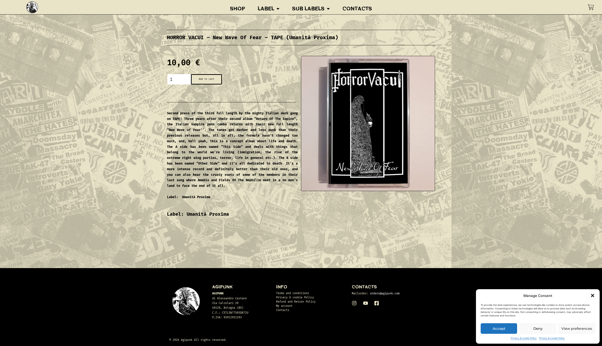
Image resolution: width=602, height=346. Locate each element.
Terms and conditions (292, 293)
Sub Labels (308, 9)
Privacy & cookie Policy (524, 338)
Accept (499, 328)
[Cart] (591, 7)
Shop (237, 9)
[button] (592, 295)
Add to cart (206, 79)
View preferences (576, 328)
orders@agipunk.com (385, 293)
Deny (538, 328)
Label (266, 9)
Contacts (357, 9)
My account (284, 306)
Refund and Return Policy (296, 301)
